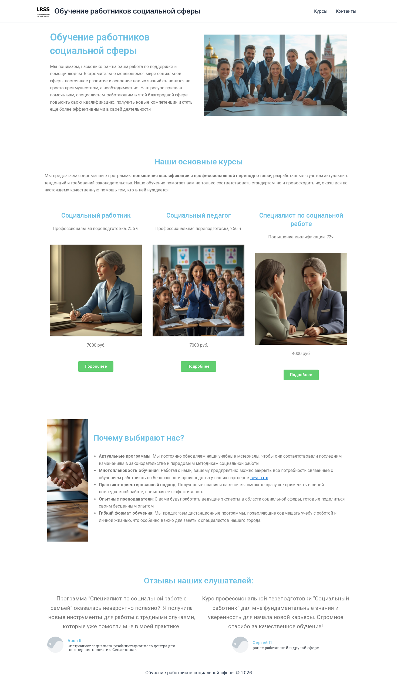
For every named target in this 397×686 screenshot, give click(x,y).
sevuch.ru (259, 477)
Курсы (320, 11)
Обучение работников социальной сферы (127, 11)
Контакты (346, 11)
